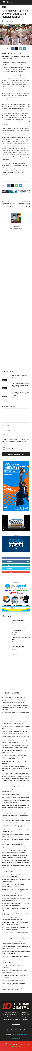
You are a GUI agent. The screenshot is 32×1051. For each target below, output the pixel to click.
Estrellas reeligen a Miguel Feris (20, 375)
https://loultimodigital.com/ (16, 228)
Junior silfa (5, 726)
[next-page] (5, 401)
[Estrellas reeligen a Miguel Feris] (6, 378)
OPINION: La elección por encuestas (19, 797)
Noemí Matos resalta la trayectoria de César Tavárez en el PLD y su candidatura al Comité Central (14, 757)
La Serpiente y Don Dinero (12, 794)
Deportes (4, 7)
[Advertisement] (16, 301)
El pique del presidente (17, 980)
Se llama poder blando (18, 620)
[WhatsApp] (20, 48)
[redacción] (3, 21)
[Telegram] (24, 48)
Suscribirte (26, 572)
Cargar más (15, 654)
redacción (8, 21)
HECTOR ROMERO (6, 762)
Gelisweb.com (24, 1045)
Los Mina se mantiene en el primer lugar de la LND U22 (24, 205)
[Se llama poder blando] (6, 623)
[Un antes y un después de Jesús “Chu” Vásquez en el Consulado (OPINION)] (6, 631)
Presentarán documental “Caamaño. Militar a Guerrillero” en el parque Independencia (14, 846)
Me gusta (26, 557)
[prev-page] (3, 401)
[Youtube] (24, 1030)
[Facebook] (13, 48)
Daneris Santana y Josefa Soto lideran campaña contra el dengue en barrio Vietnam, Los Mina (15, 815)
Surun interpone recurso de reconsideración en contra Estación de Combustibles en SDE (15, 768)
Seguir (27, 561)
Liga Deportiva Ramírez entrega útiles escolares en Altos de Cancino (20, 394)
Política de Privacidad (16, 1046)
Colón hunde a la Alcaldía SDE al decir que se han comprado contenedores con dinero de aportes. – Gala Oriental (16, 774)
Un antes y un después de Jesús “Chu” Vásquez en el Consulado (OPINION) (20, 630)
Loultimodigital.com (8, 1045)
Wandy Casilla (5, 922)
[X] (16, 48)
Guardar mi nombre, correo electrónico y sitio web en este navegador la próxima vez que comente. (15, 441)
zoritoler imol (5, 834)
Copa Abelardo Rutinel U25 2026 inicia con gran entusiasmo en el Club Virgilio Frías (20, 385)
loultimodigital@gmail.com (20, 1034)
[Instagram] (11, 1030)
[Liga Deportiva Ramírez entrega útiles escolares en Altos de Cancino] (6, 394)
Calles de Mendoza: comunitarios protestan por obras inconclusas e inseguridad (15, 707)
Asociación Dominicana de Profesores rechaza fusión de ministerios (8, 205)
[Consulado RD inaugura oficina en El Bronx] (6, 640)
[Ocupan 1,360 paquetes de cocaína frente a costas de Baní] (6, 648)
